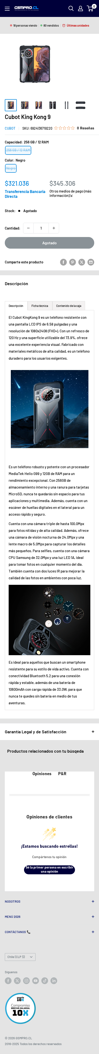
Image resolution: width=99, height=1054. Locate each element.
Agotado (49, 242)
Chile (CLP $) (16, 957)
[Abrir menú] (7, 9)
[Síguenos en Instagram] (26, 980)
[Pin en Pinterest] (72, 262)
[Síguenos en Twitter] (17, 980)
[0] (90, 8)
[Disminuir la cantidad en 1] (28, 228)
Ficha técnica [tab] (40, 305)
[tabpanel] (49, 510)
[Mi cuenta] (80, 8)
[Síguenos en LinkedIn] (53, 980)
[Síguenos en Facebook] (8, 980)
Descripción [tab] (16, 305)
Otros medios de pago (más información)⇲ (70, 193)
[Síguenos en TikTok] (44, 980)
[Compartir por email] (90, 262)
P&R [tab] (62, 774)
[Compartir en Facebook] (63, 262)
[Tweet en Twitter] (81, 262)
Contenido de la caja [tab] (68, 305)
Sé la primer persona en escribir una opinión (49, 870)
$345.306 (62, 183)
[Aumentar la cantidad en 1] (54, 228)
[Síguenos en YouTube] (35, 980)
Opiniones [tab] (41, 774)
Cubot (10, 128)
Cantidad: (12, 228)
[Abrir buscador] (71, 8)
